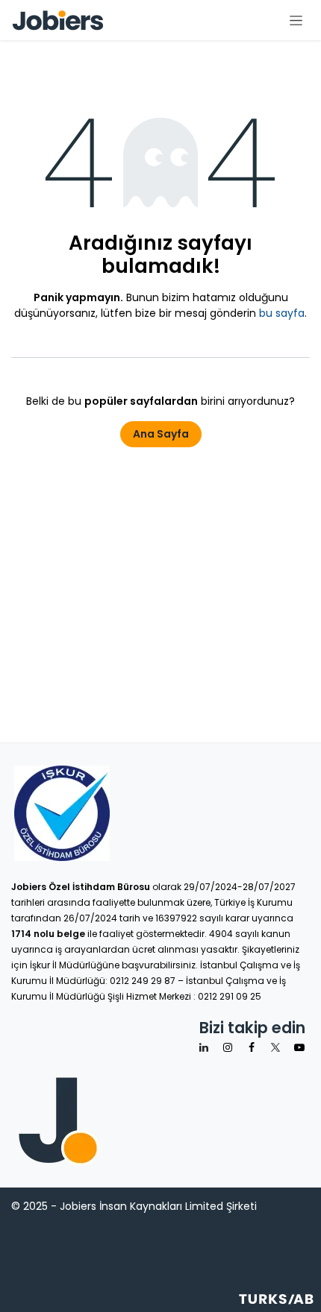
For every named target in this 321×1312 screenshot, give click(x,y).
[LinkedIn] (203, 1047)
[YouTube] (299, 1047)
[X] (275, 1047)
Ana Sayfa (161, 433)
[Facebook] (251, 1047)
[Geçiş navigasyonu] (296, 20)
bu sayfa (282, 313)
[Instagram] (227, 1047)
